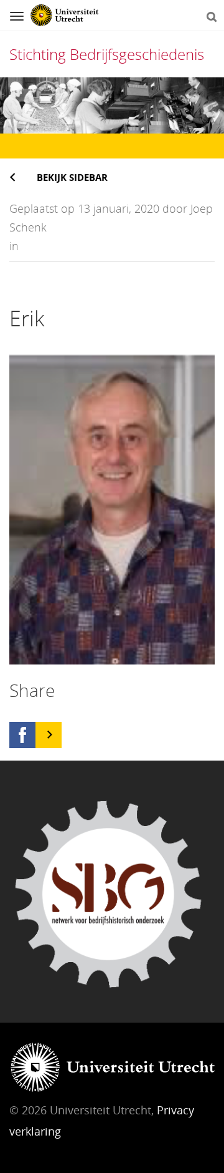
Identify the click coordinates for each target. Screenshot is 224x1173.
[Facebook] (22, 735)
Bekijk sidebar (72, 177)
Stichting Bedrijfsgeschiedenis (106, 54)
